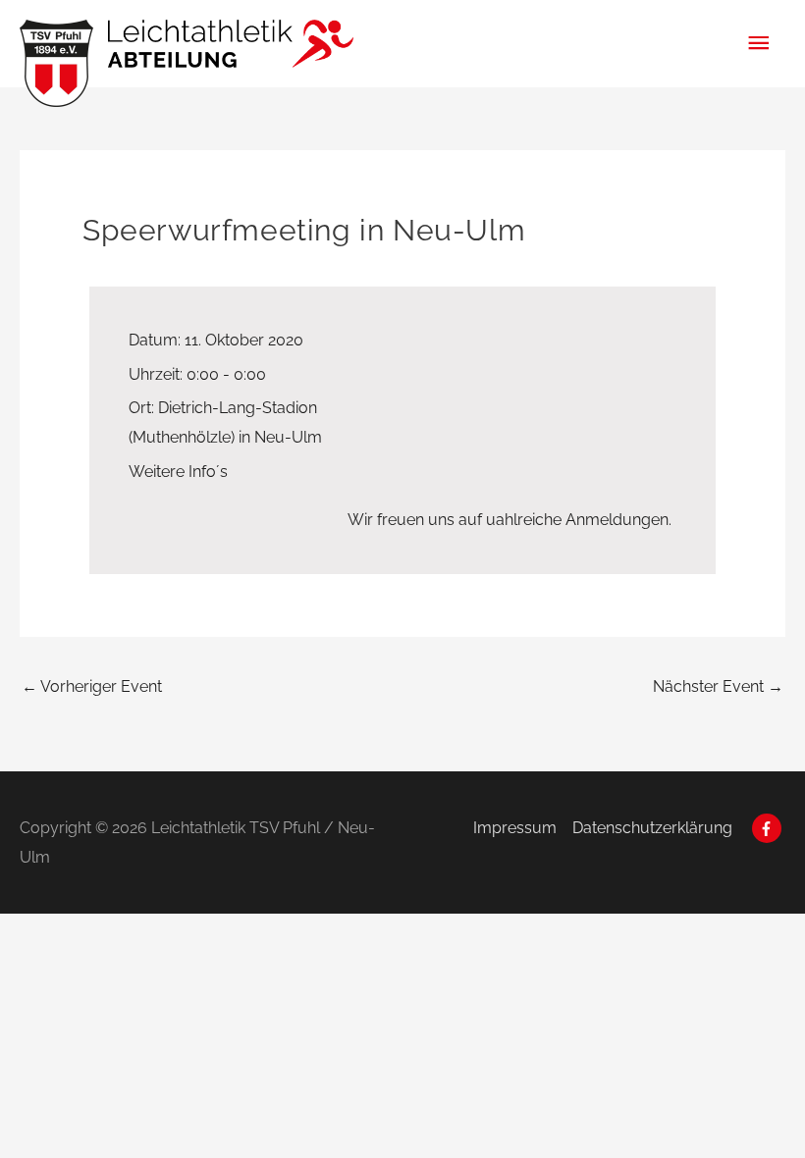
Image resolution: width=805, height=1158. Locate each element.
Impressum (515, 827)
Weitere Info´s (178, 471)
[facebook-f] (769, 828)
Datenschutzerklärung (652, 827)
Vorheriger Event (92, 686)
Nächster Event (718, 686)
